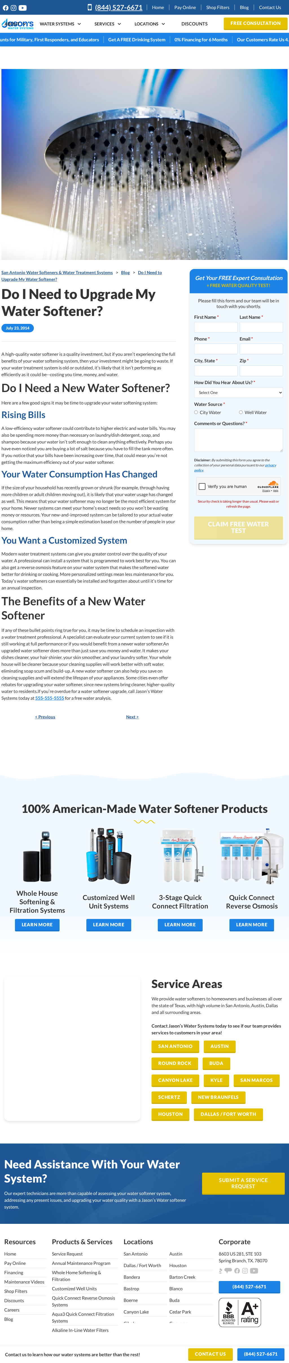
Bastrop (131, 1288)
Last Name (251, 317)
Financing (13, 1272)
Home (158, 7)
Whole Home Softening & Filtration (76, 1276)
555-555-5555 (49, 698)
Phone (202, 338)
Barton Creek (182, 1277)
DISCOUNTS (194, 23)
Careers (11, 1309)
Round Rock (174, 1063)
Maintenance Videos (24, 1281)
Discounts (14, 1300)
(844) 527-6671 (119, 7)
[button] (13, 24)
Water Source (209, 404)
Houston (170, 1114)
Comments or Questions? (220, 423)
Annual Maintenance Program (81, 1263)
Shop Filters (217, 7)
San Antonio (175, 1046)
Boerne (131, 1300)
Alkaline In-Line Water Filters (80, 1330)
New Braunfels (218, 1097)
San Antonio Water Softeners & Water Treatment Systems (57, 272)
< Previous (45, 716)
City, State (206, 360)
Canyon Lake (175, 1080)
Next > (132, 716)
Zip (244, 360)
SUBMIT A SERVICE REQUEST (243, 1183)
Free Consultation (256, 23)
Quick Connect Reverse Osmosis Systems (83, 1301)
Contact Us (270, 7)
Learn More (37, 924)
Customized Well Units (74, 1288)
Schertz (169, 1097)
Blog (244, 7)
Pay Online (185, 7)
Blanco (176, 1288)
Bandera (132, 1277)
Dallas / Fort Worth (228, 1114)
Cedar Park (180, 1311)
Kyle (216, 1080)
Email (246, 338)
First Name (206, 317)
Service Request (67, 1253)
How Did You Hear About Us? (224, 382)
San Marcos (256, 1080)
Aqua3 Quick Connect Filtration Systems (83, 1317)
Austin (220, 1046)
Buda (216, 1063)
